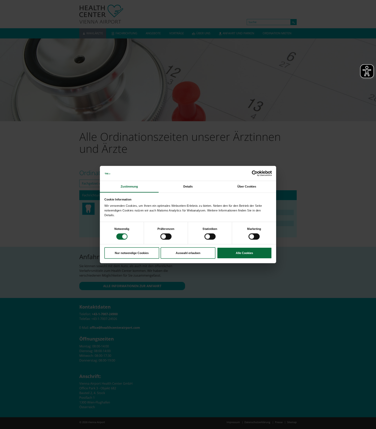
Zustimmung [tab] (129, 186)
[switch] (166, 236)
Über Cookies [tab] (246, 186)
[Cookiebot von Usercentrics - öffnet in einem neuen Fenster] (255, 173)
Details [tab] (188, 186)
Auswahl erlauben (188, 252)
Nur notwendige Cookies (132, 252)
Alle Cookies (244, 252)
